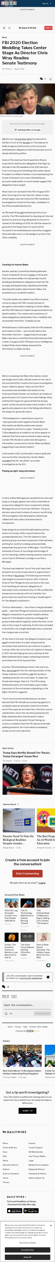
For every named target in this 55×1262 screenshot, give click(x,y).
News (5, 1143)
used (4, 642)
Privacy (6, 1182)
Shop (5, 1152)
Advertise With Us (10, 1165)
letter (32, 275)
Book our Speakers (11, 1174)
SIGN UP (48, 28)
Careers (32, 1143)
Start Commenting (27, 873)
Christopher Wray (23, 139)
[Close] (51, 1225)
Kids (5, 1156)
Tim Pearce (7, 69)
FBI (3, 139)
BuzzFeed (19, 575)
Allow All (27, 1257)
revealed (6, 461)
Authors (6, 1169)
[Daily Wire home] (27, 28)
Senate (26, 142)
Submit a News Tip (36, 1178)
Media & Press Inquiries (39, 1165)
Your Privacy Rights (37, 1156)
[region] (27, 1241)
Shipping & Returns (37, 1169)
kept (41, 618)
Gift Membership (36, 1152)
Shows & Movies (10, 1147)
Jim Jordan (12, 670)
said (22, 212)
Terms (5, 1178)
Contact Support (36, 1147)
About (5, 1160)
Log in (42, 883)
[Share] (50, 79)
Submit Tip (28, 1111)
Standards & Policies (37, 1174)
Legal (31, 1160)
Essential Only (27, 1250)
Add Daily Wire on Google (29, 130)
